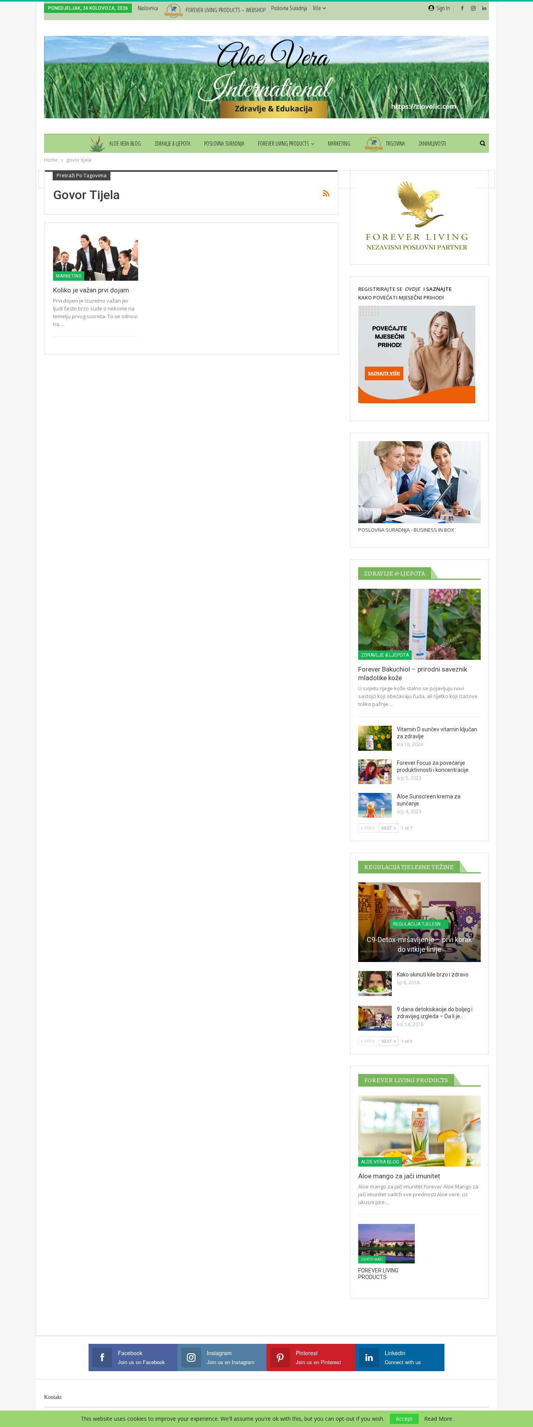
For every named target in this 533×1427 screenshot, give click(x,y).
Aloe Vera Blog (125, 143)
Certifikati (372, 1259)
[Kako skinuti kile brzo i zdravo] (375, 983)
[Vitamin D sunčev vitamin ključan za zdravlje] (375, 738)
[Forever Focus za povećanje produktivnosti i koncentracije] (375, 771)
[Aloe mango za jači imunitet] (419, 1131)
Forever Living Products (283, 143)
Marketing (339, 143)
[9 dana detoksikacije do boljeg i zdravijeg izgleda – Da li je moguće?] (375, 1018)
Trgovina (395, 143)
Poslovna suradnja (289, 8)
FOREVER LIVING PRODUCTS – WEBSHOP (225, 10)
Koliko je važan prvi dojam (91, 290)
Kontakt (53, 1397)
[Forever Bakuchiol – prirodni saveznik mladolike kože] (419, 624)
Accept (404, 1418)
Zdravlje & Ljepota (172, 143)
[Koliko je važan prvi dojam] (95, 256)
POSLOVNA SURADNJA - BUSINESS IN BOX (406, 529)
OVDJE (411, 288)
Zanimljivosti (432, 143)
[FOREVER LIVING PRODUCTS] (386, 1244)
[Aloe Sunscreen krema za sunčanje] (375, 805)
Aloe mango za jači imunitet (399, 1176)
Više (317, 8)
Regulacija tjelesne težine (421, 924)
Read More (438, 1419)
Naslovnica (148, 8)
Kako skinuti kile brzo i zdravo (433, 974)
